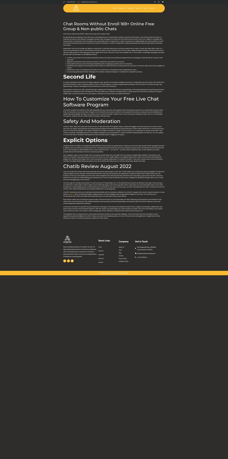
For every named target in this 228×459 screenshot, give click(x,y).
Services (100, 251)
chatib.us (71, 194)
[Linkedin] (163, 2)
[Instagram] (159, 2)
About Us (101, 258)
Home (100, 247)
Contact (100, 262)
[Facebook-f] (155, 2)
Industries (101, 254)
